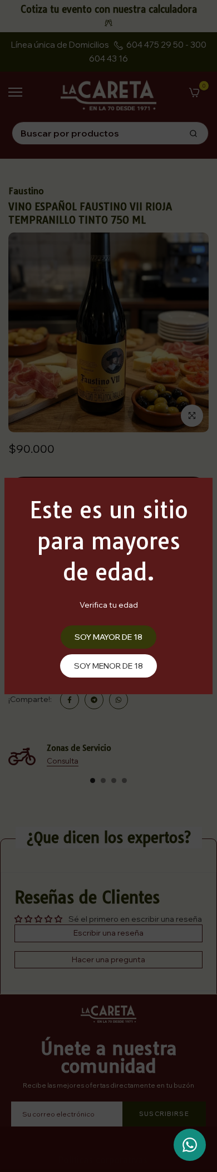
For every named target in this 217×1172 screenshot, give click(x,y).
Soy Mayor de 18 (108, 637)
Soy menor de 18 (108, 666)
